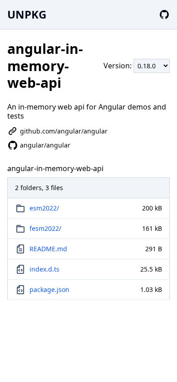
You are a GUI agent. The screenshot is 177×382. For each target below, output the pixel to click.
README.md (48, 248)
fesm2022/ (45, 228)
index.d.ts (44, 269)
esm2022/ (44, 208)
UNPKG (26, 14)
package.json (49, 289)
